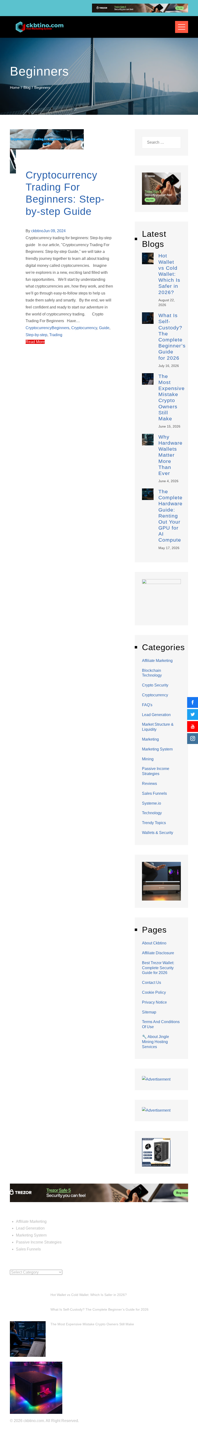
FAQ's (147, 705)
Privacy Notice (154, 1002)
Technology (152, 813)
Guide (104, 328)
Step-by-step (36, 335)
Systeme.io (151, 803)
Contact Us (151, 983)
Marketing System (157, 749)
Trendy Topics (154, 823)
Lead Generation (156, 715)
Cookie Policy (154, 992)
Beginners (60, 328)
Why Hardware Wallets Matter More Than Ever (170, 455)
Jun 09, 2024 (54, 231)
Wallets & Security (157, 833)
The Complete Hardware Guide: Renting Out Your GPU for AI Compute (170, 516)
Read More (35, 342)
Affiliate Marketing (157, 661)
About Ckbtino (154, 943)
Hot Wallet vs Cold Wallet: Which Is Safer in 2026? (169, 274)
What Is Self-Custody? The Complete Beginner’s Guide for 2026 (99, 1309)
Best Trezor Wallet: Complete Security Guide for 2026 (158, 968)
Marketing (150, 739)
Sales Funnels (154, 793)
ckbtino (37, 231)
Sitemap (149, 1012)
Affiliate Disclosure (158, 953)
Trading (55, 335)
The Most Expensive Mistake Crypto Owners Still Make (92, 1324)
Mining (148, 759)
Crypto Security (155, 685)
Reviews (149, 784)
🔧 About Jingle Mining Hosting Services (155, 1042)
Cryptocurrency (39, 328)
